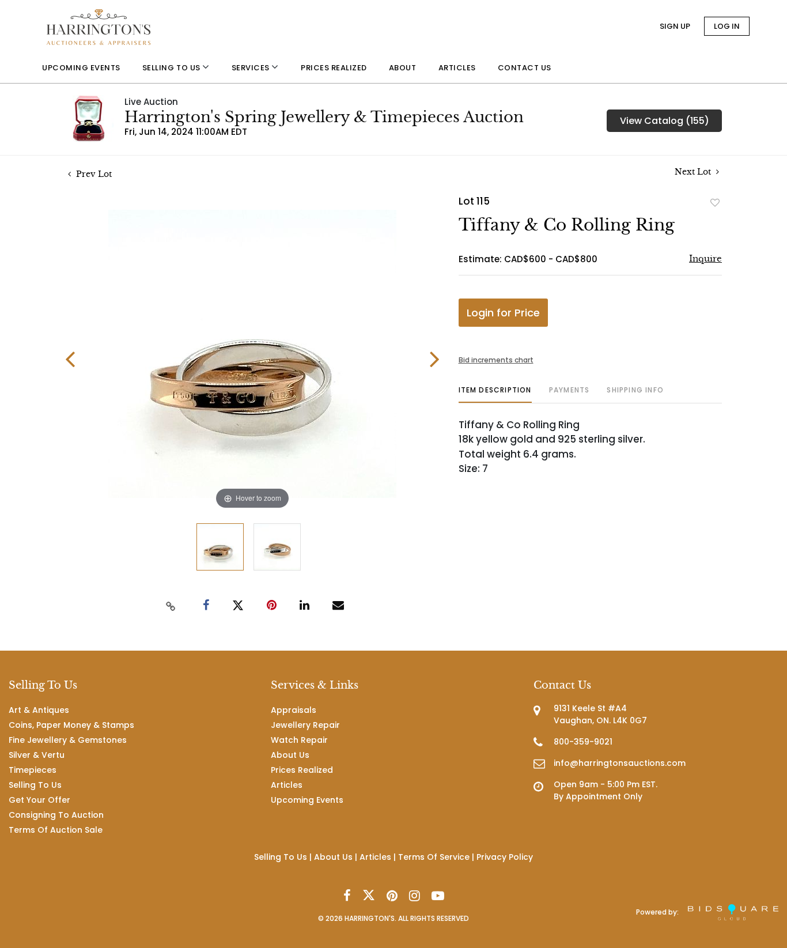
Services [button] (252, 67)
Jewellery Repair (305, 725)
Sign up (675, 26)
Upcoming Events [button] (81, 67)
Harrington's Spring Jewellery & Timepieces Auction (324, 117)
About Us (290, 755)
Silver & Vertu (37, 755)
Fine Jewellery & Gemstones (68, 740)
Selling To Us (35, 785)
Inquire (705, 258)
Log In (727, 26)
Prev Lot (93, 174)
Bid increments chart (496, 360)
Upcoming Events (307, 800)
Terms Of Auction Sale (56, 830)
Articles (286, 785)
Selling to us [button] (172, 67)
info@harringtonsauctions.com (620, 763)
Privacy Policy (504, 857)
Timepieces (32, 770)
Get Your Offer (39, 800)
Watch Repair (299, 740)
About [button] (403, 67)
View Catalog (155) (664, 120)
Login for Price (503, 312)
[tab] (495, 394)
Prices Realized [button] (334, 67)
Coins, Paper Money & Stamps (71, 725)
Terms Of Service (434, 857)
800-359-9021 (583, 741)
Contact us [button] (524, 67)
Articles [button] (457, 67)
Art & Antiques (39, 710)
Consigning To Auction (56, 815)
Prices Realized (302, 770)
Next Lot (694, 172)
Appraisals (293, 710)
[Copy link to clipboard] (171, 606)
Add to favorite (715, 202)
